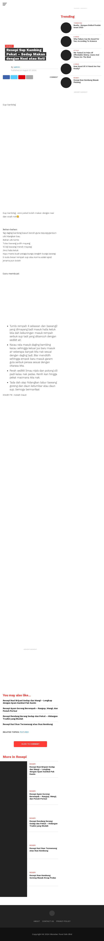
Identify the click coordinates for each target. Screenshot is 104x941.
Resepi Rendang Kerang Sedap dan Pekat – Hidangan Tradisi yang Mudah (30, 717)
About (37, 921)
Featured (24, 732)
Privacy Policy (63, 921)
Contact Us (48, 921)
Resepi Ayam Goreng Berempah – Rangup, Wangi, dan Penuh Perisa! (30, 709)
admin (17, 67)
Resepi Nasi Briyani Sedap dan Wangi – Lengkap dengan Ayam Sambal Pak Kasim (27, 701)
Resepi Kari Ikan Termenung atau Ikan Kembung (28, 724)
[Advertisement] (30, 92)
